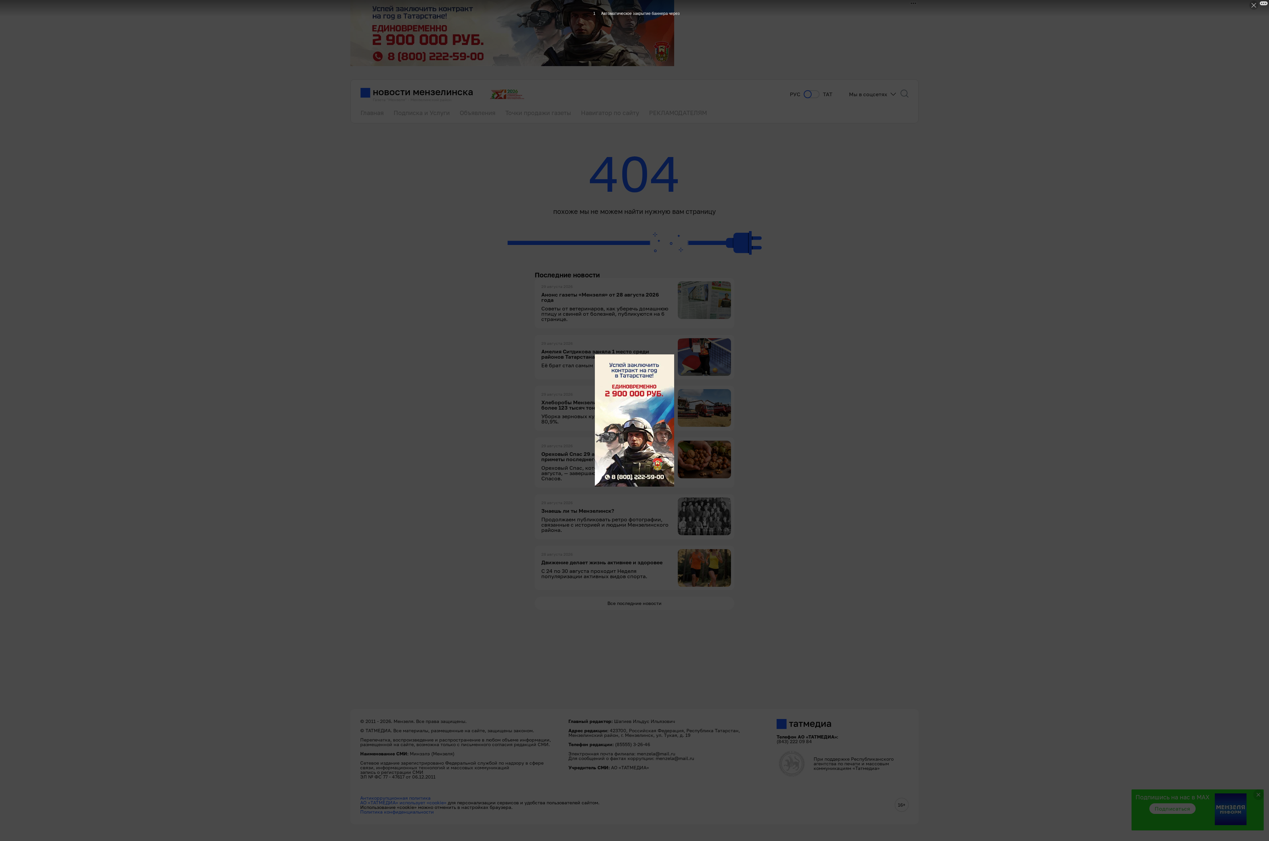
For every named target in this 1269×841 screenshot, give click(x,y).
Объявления (477, 112)
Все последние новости (634, 603)
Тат (827, 94)
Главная (372, 112)
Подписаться (1172, 808)
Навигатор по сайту (610, 112)
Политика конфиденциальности (397, 812)
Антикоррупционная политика (395, 798)
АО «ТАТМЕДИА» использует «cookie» (403, 802)
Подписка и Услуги (422, 112)
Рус (795, 94)
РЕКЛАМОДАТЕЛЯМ (678, 112)
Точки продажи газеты (538, 112)
